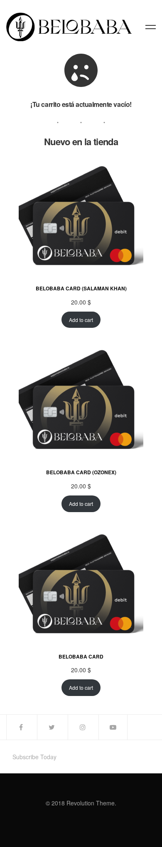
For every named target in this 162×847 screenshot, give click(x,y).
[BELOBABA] (69, 26)
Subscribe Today (34, 757)
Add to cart (81, 319)
